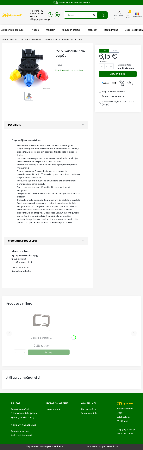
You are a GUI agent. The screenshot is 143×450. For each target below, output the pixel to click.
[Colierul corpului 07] (42, 322)
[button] (102, 15)
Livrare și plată (53, 409)
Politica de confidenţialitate (24, 413)
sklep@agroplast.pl (126, 429)
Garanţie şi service (20, 431)
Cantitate (103, 61)
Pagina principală (10, 39)
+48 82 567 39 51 (20, 267)
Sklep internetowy (43, 446)
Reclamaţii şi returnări (21, 435)
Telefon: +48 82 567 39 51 (36, 12)
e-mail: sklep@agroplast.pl (40, 18)
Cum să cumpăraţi (20, 409)
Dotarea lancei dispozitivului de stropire (40, 39)
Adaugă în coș (117, 74)
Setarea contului (89, 413)
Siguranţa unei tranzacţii (22, 417)
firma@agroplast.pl (21, 271)
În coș (48, 352)
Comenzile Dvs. (88, 409)
